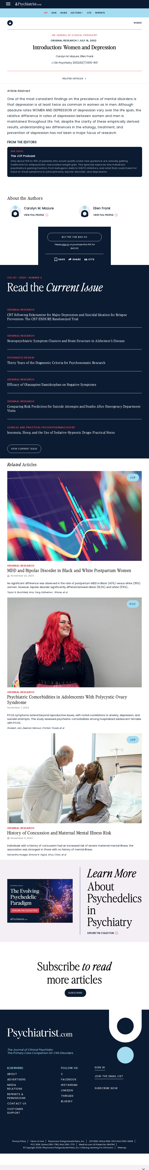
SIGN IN (100, 1067)
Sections (76, 12)
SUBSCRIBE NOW (106, 1088)
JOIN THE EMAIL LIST (109, 1076)
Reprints (100, 12)
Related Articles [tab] (73, 78)
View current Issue (24, 448)
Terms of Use (37, 1141)
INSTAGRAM (69, 1085)
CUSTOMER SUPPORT (15, 1111)
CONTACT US (16, 1103)
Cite (89, 12)
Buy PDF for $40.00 (74, 237)
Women (138, 23)
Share (63, 12)
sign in (65, 244)
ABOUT (12, 1074)
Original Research (64, 40)
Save (54, 12)
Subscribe (75, 992)
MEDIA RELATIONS (15, 1087)
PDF (46, 12)
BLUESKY (67, 1101)
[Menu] (8, 4)
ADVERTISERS (16, 1079)
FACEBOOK (68, 1079)
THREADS (67, 1096)
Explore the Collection (100, 933)
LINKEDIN (67, 1090)
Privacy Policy (19, 1141)
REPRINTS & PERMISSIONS (16, 1096)
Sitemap (122, 1147)
